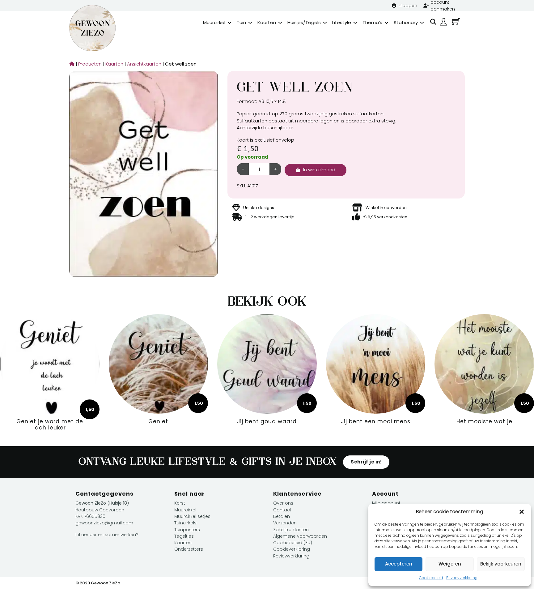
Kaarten (266, 22)
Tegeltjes (184, 536)
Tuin (241, 22)
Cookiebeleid (431, 577)
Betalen (281, 516)
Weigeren (450, 564)
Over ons (283, 503)
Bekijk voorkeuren (500, 564)
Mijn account (386, 503)
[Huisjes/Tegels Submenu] (325, 22)
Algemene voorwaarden (300, 536)
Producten (88, 64)
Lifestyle (341, 22)
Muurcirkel (214, 22)
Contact (282, 510)
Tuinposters (187, 530)
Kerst (179, 503)
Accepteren (398, 564)
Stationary (406, 22)
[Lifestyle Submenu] (355, 22)
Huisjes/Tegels (304, 22)
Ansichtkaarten (142, 64)
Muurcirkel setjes (192, 516)
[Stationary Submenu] (422, 22)
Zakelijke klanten (291, 530)
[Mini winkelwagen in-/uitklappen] (456, 21)
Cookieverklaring (291, 549)
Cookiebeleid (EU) (292, 543)
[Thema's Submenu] (386, 22)
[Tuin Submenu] (250, 22)
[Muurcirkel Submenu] (229, 22)
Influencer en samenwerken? (106, 534)
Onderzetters (188, 549)
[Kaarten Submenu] (280, 22)
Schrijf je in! (366, 462)
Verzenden (285, 523)
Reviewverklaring (291, 556)
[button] (522, 512)
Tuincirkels (185, 523)
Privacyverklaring (461, 577)
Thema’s (372, 22)
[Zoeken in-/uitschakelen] (433, 22)
